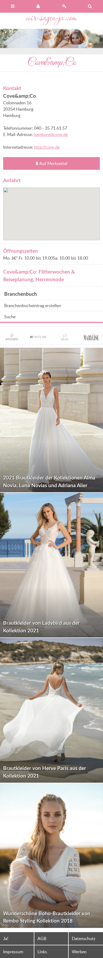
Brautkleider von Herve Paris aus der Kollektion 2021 (44, 771)
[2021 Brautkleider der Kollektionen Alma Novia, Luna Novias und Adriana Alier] (51, 420)
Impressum (13, 952)
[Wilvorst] (12, 338)
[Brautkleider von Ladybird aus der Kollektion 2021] (51, 565)
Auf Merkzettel (53, 163)
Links (42, 952)
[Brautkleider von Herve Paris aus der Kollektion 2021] (51, 710)
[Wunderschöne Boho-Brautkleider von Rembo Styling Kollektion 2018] (51, 855)
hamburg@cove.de (51, 134)
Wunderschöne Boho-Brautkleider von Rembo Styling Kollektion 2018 (46, 917)
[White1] (38, 338)
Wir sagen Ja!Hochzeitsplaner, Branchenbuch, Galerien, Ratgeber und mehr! (51, 21)
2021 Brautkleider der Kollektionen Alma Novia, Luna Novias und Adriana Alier (49, 481)
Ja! (5, 938)
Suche (10, 317)
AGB (42, 938)
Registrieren (64, 6)
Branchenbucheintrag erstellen (32, 305)
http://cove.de (47, 147)
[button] (51, 210)
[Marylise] (91, 338)
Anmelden (39, 6)
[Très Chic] (64, 338)
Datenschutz (83, 938)
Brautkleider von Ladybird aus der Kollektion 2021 (41, 626)
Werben (79, 952)
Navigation (13, 6)
